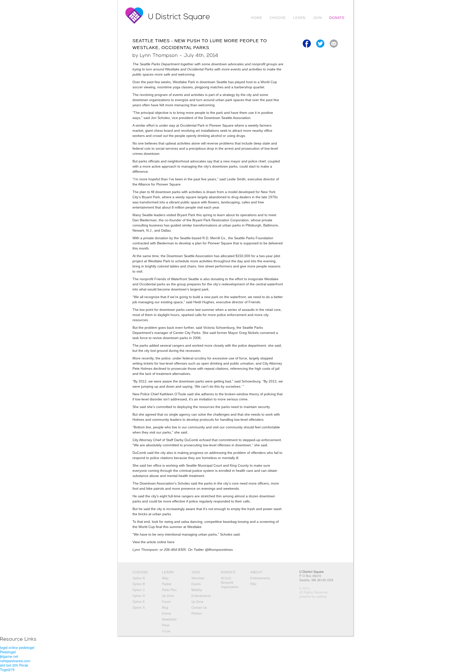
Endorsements (201, 595)
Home (256, 18)
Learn (299, 18)
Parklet (166, 584)
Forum (166, 601)
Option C (138, 590)
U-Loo (166, 631)
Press (166, 625)
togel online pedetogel (17, 647)
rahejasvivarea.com (15, 660)
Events (166, 613)
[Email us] (333, 48)
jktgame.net (9, 656)
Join (317, 18)
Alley (165, 578)
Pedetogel (8, 651)
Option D (138, 595)
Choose (278, 18)
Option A (138, 578)
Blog (165, 607)
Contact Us (199, 607)
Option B (138, 584)
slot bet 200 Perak (14, 665)
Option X (138, 607)
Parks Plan (169, 590)
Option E (138, 601)
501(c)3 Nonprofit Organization (229, 582)
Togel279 (7, 669)
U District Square (311, 571)
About (256, 572)
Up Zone (168, 595)
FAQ (253, 584)
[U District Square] (169, 22)
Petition (196, 613)
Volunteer (197, 578)
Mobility (196, 590)
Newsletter (169, 619)
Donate (337, 18)
